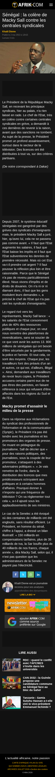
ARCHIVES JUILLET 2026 (18, 769)
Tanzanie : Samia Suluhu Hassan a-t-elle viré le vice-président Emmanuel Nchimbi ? (37, 702)
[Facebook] (16, 574)
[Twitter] (23, 574)
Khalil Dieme (9, 31)
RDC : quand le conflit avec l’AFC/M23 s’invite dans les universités (37, 665)
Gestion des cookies (39, 769)
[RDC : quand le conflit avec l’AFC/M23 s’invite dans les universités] (11, 665)
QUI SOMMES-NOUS (17, 766)
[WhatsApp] (31, 574)
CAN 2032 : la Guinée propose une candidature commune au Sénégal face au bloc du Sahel (37, 684)
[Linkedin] (38, 574)
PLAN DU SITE (36, 763)
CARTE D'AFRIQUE (20, 763)
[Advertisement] (27, 88)
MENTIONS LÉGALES (37, 766)
